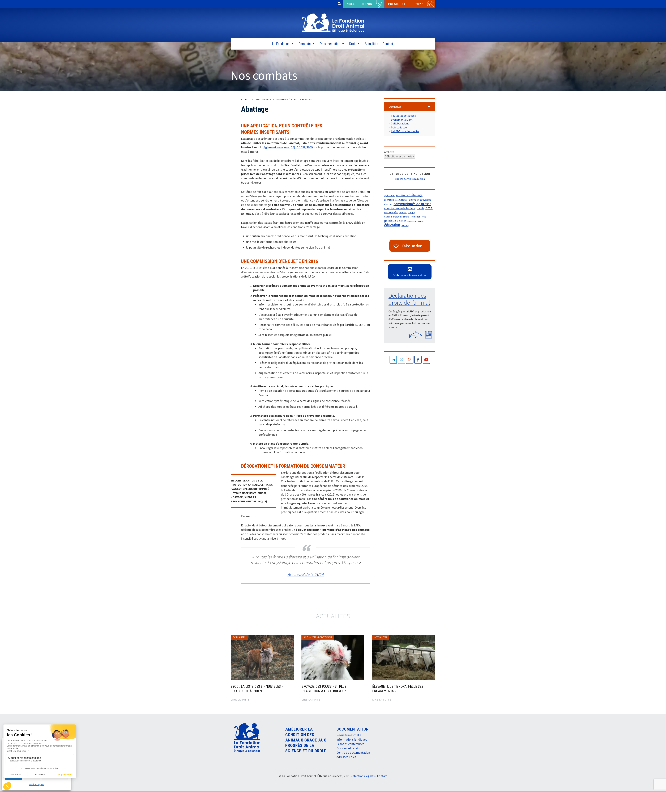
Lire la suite (240, 699)
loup (424, 216)
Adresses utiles (346, 757)
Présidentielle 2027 (405, 4)
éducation (392, 225)
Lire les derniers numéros (410, 179)
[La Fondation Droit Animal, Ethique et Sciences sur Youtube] (426, 360)
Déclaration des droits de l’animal (409, 299)
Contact (388, 44)
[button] (409, 106)
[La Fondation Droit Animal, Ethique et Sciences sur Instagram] (409, 360)
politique (390, 221)
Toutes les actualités (403, 115)
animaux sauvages (420, 200)
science (401, 221)
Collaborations (400, 123)
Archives (389, 152)
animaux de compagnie (396, 199)
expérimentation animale (396, 216)
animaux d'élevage (409, 195)
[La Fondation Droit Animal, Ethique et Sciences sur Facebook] (418, 360)
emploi (403, 212)
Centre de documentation (353, 753)
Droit (352, 44)
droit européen (391, 212)
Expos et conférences (350, 744)
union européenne (415, 221)
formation (415, 216)
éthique (405, 225)
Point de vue (325, 637)
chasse (388, 204)
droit (429, 208)
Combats (304, 44)
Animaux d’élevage (287, 99)
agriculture (389, 195)
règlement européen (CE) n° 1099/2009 (288, 147)
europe (411, 212)
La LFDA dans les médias (405, 131)
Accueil (245, 99)
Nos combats (263, 99)
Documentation (330, 44)
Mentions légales (36, 784)
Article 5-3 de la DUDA (306, 574)
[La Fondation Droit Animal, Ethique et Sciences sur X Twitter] (401, 360)
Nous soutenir (359, 4)
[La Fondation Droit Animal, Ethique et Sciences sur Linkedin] (393, 360)
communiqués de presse (412, 204)
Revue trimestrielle (348, 735)
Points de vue (399, 127)
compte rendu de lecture (399, 208)
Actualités (371, 44)
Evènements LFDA (401, 119)
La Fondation (280, 44)
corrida (420, 208)
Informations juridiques (351, 739)
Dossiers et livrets (348, 748)
